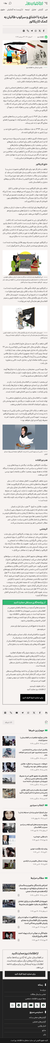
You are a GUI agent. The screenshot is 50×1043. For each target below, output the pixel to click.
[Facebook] (43, 1005)
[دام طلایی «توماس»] (9, 840)
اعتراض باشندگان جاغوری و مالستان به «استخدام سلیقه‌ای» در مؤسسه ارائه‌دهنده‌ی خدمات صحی (33, 888)
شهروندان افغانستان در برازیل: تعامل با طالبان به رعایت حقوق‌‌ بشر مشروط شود (32, 904)
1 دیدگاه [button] (7, 722)
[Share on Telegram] (32, 31)
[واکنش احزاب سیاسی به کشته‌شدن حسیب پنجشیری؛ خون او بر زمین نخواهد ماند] (9, 753)
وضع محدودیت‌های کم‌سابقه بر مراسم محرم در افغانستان (33, 826)
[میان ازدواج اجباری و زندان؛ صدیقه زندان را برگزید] (9, 816)
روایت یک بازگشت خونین (38, 848)
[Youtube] (31, 1005)
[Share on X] (40, 31)
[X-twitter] (37, 1005)
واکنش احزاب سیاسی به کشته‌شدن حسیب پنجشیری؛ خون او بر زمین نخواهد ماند (33, 752)
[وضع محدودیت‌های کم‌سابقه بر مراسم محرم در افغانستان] (9, 828)
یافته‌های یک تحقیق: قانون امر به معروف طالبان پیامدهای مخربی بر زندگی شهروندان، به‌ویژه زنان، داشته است (33, 778)
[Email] (16, 713)
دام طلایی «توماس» (40, 836)
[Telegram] (18, 1005)
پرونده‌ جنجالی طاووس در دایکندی (35, 861)
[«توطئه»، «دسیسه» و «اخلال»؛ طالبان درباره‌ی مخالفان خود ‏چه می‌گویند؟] (9, 767)
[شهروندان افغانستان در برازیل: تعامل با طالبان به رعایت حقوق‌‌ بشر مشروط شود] (9, 903)
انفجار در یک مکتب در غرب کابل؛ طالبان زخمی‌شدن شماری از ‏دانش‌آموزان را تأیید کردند (33, 792)
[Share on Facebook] (44, 31)
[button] (45, 3)
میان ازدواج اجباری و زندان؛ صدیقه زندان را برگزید (32, 814)
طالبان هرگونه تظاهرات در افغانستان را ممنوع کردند (33, 739)
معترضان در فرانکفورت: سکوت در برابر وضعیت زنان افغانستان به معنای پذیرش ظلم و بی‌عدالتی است (32, 920)
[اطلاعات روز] (34, 3)
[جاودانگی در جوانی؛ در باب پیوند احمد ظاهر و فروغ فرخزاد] (9, 935)
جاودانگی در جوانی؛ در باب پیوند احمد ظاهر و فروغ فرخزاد (32, 934)
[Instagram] (24, 1005)
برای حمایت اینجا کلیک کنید (32, 698)
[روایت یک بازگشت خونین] (9, 852)
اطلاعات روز (40, 36)
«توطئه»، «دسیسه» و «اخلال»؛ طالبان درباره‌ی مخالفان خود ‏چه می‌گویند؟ (34, 765)
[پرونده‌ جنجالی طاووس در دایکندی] (9, 864)
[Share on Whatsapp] (36, 31)
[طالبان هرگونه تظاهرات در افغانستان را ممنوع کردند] (9, 741)
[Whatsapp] (12, 1005)
